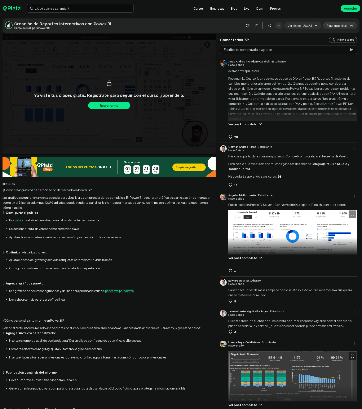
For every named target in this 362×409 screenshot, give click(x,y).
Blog (234, 8)
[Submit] (31, 8)
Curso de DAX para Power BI (32, 28)
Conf (260, 8)
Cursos (199, 8)
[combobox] (80, 8)
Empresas (217, 8)
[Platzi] (12, 8)
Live (247, 8)
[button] (109, 167)
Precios (275, 8)
